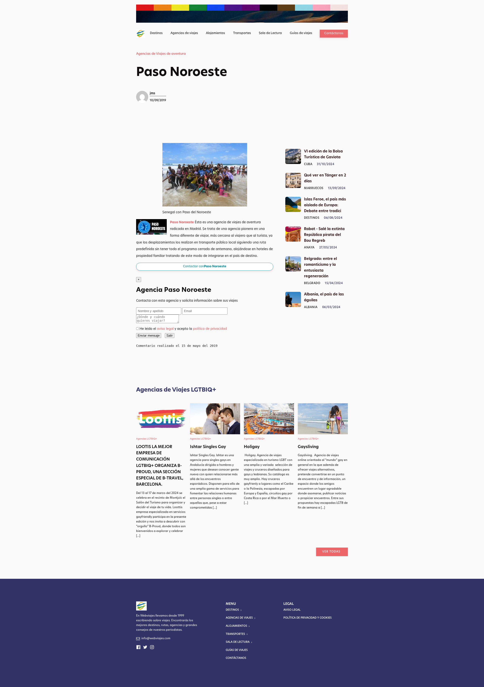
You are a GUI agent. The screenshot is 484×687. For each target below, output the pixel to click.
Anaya (309, 248)
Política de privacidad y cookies (307, 618)
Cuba (308, 164)
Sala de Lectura (270, 33)
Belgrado (312, 283)
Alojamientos (215, 33)
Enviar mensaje (149, 335)
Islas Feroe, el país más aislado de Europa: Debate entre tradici (325, 205)
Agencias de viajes (184, 33)
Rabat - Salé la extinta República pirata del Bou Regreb (324, 235)
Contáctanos (333, 33)
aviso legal (165, 329)
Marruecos (313, 188)
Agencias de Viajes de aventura (161, 54)
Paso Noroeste (182, 222)
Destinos (156, 33)
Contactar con (204, 266)
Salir (169, 335)
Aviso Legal (292, 610)
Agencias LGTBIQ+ (146, 439)
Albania (311, 307)
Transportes (242, 33)
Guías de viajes (301, 33)
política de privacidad (210, 329)
